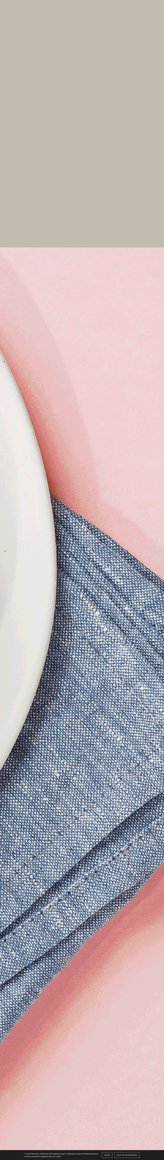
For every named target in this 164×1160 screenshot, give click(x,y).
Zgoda (107, 1155)
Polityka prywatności (127, 1155)
